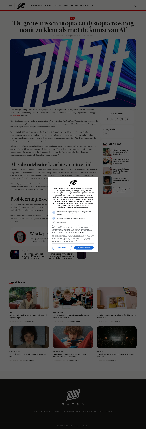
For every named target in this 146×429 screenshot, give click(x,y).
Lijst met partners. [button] (80, 232)
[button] (73, 222)
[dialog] (73, 214)
